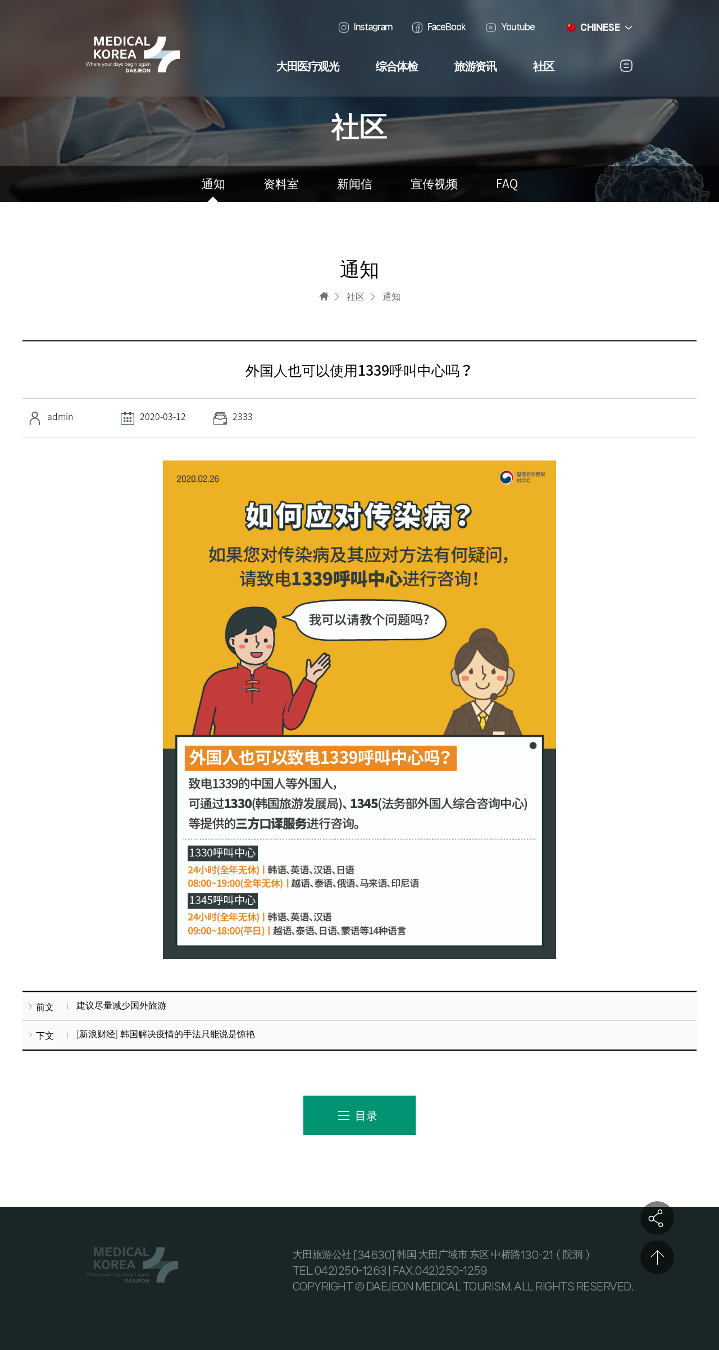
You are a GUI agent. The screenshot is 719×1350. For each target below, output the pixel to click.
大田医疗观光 (307, 67)
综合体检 (396, 67)
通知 (213, 183)
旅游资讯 (475, 67)
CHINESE (600, 27)
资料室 (281, 183)
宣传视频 (434, 183)
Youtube (518, 26)
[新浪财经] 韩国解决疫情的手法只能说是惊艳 (165, 1033)
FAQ (507, 183)
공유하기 (657, 1218)
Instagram (373, 26)
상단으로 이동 (657, 1257)
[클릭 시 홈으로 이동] (324, 296)
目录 (366, 1115)
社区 (543, 67)
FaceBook (446, 26)
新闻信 (354, 183)
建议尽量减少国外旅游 (121, 1004)
